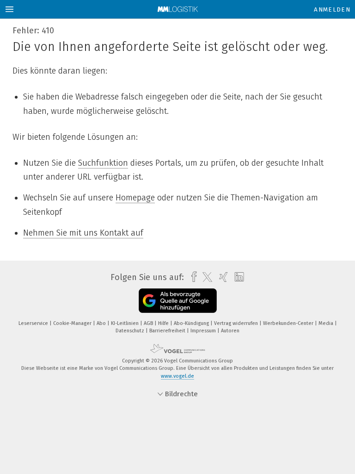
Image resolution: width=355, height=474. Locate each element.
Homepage (135, 198)
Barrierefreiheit (168, 331)
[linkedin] (237, 277)
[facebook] (191, 277)
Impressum (203, 331)
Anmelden (332, 9)
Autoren (230, 331)
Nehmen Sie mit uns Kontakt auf (83, 233)
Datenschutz (131, 331)
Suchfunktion (103, 163)
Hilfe (164, 323)
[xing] (221, 277)
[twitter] (205, 277)
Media (326, 323)
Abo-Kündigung (192, 323)
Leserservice (33, 323)
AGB (149, 323)
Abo (102, 323)
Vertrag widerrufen (236, 323)
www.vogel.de (177, 376)
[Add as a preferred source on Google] (178, 300)
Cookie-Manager (73, 323)
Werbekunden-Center (289, 323)
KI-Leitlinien (125, 323)
